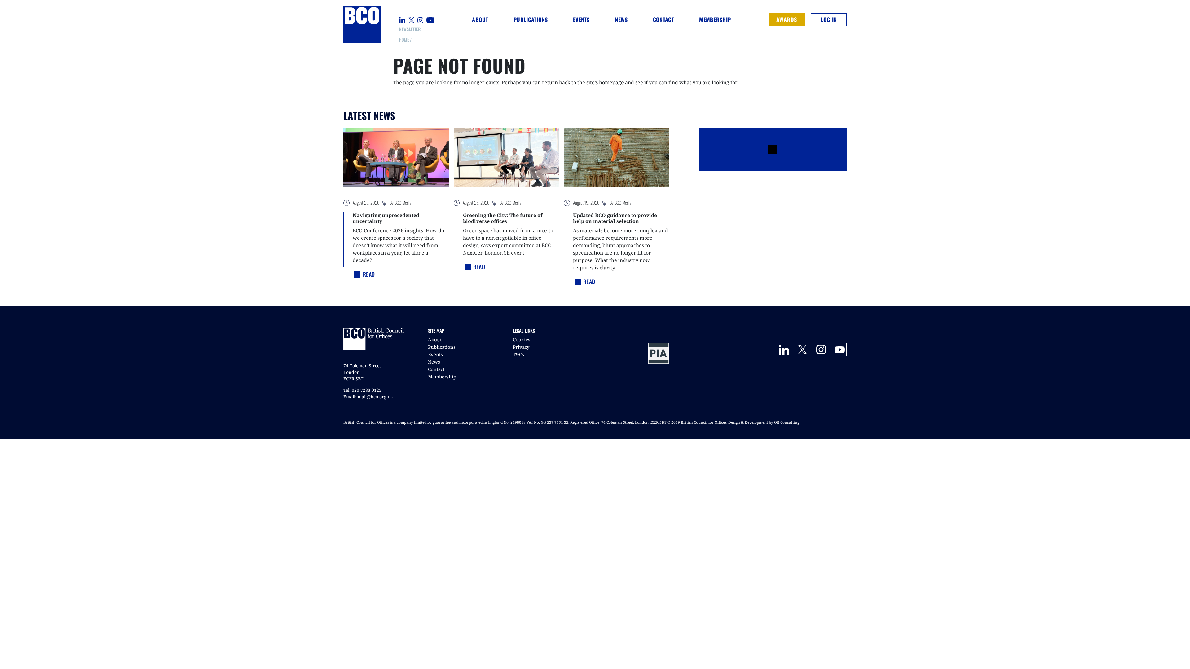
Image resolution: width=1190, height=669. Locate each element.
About (435, 339)
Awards (786, 19)
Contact (663, 19)
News (434, 362)
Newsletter (410, 29)
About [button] (480, 19)
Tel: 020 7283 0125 (362, 390)
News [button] (621, 19)
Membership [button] (715, 19)
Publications (442, 347)
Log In (829, 19)
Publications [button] (530, 19)
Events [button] (581, 19)
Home (404, 39)
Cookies (521, 339)
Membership (442, 377)
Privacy (521, 347)
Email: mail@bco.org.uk (368, 397)
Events (435, 354)
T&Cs (518, 354)
